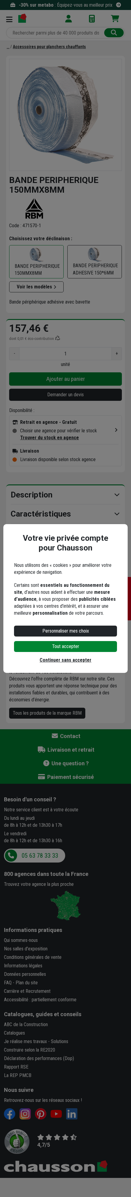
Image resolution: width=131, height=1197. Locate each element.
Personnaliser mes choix (65, 631)
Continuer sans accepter (65, 660)
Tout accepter (65, 646)
